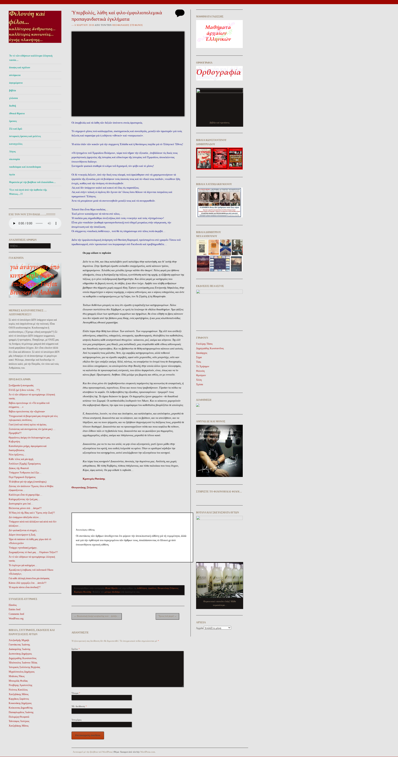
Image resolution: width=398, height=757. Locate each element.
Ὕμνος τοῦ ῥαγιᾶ (167, 616)
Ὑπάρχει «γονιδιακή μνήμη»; (23, 547)
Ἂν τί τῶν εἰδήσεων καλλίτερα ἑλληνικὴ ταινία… (30, 57)
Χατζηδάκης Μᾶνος (19, 694)
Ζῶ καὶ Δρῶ (15, 128)
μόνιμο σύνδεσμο (112, 592)
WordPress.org (16, 618)
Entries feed (14, 609)
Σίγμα (199, 357)
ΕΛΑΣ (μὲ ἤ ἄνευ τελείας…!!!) (24, 390)
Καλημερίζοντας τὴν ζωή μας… (24, 499)
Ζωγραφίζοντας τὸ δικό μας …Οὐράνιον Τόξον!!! (33, 552)
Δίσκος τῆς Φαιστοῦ (19, 468)
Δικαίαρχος (201, 352)
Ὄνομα (76, 693)
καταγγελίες (15, 143)
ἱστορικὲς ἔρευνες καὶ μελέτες (25, 136)
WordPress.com (147, 752)
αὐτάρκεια (15, 75)
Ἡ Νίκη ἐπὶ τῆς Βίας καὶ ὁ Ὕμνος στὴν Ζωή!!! (32, 512)
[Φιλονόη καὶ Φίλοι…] (35, 44)
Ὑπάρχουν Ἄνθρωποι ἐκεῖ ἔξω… (25, 472)
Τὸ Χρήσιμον (202, 366)
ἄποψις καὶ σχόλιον (19, 67)
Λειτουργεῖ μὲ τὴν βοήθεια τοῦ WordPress (92, 752)
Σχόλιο (76, 649)
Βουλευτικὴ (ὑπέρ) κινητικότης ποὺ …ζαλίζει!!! (96, 616)
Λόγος (12, 151)
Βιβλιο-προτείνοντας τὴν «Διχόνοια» (27, 411)
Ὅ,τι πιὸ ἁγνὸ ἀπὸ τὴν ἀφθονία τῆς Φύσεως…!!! (28, 191)
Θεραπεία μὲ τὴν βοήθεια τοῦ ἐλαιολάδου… (32, 182)
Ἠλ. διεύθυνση (79, 706)
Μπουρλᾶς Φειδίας (18, 680)
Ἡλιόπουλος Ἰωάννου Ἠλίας (23, 662)
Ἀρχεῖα (199, 628)
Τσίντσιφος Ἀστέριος (19, 721)
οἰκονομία (14, 159)
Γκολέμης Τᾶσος (204, 343)
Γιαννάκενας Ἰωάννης (19, 644)
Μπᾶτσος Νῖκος (17, 676)
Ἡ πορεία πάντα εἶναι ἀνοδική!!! (25, 587)
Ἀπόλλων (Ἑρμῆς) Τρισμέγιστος (25, 463)
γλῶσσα (13, 98)
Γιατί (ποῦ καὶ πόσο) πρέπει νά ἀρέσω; (28, 424)
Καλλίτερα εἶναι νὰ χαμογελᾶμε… (25, 494)
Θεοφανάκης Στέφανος (127, 25)
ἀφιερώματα (16, 82)
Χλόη (199, 379)
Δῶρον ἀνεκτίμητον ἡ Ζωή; (22, 534)
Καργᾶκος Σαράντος (19, 698)
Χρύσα (199, 384)
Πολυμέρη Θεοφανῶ (19, 716)
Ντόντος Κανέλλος (18, 689)
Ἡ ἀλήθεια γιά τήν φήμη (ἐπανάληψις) (27, 481)
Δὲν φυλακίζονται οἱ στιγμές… (24, 530)
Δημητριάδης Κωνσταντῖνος (22, 658)
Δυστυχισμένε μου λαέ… (21, 503)
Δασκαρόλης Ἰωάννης (19, 649)
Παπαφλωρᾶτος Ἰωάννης (21, 712)
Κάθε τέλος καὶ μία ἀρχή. (21, 459)
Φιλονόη (200, 370)
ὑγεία (12, 174)
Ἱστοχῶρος (76, 719)
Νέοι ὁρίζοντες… (17, 454)
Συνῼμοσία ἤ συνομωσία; (21, 385)
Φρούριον (201, 375)
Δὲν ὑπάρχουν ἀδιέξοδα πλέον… (25, 517)
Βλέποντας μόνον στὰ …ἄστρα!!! (25, 508)
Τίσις (198, 361)
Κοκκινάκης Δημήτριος (20, 703)
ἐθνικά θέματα (17, 113)
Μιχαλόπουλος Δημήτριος (22, 671)
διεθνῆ (12, 105)
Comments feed (16, 614)
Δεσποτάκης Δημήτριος (20, 653)
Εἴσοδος (13, 605)
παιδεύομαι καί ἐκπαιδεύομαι (25, 166)
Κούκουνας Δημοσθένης (21, 707)
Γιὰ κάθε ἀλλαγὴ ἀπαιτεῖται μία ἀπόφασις (29, 578)
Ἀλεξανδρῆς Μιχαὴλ (19, 640)
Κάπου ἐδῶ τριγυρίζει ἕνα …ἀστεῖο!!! (27, 582)
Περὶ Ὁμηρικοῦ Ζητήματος (22, 477)
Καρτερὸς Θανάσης (82, 592)
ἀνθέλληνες (142, 588)
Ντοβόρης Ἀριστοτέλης (20, 685)
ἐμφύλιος (152, 588)
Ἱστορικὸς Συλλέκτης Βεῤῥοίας (24, 667)
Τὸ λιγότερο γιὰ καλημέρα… (23, 565)
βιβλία (12, 90)
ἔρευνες (13, 121)
